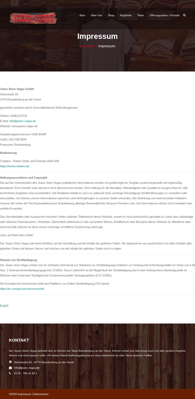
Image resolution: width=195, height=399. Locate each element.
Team (140, 15)
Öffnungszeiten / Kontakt (164, 15)
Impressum (24, 394)
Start (82, 15)
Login (4, 305)
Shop (111, 15)
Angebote (126, 15)
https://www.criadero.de (14, 166)
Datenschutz (41, 394)
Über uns (96, 15)
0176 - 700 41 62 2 (25, 373)
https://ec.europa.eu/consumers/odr (22, 288)
